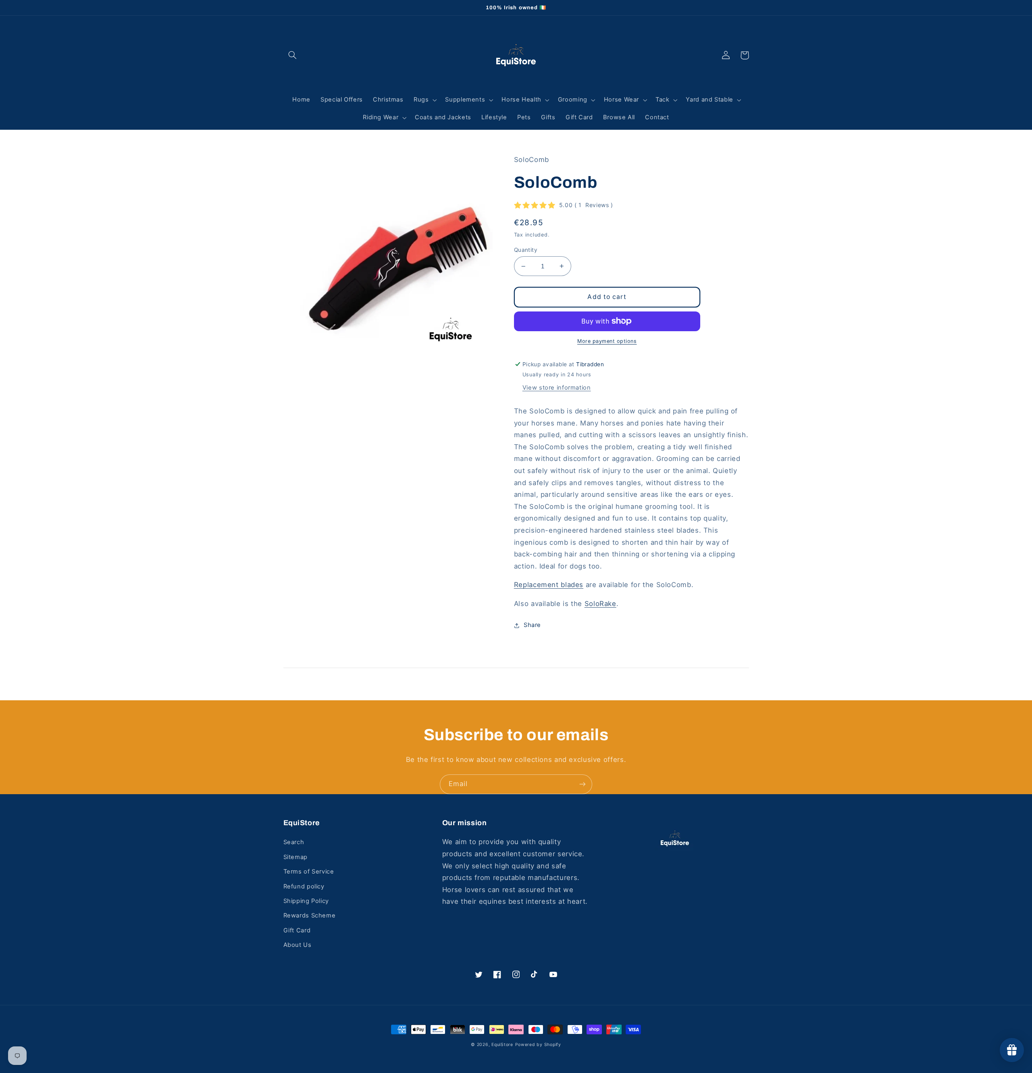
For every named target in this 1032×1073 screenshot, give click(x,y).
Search (293, 842)
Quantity (525, 250)
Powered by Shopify (538, 1044)
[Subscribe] (582, 784)
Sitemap (295, 857)
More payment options (607, 341)
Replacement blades (548, 585)
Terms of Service (308, 871)
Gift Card (297, 930)
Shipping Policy (306, 901)
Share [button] (532, 625)
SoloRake (600, 604)
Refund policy (304, 886)
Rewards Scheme (309, 915)
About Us (297, 944)
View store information (556, 387)
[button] (292, 55)
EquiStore (502, 1044)
